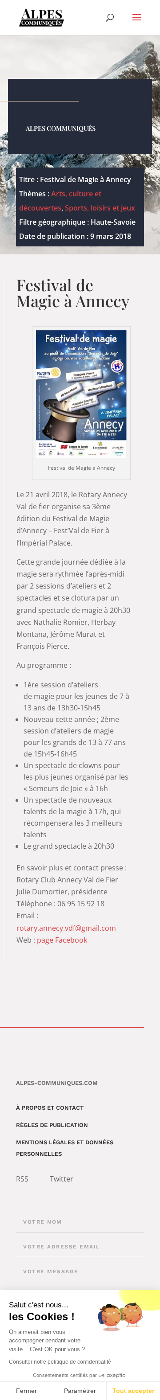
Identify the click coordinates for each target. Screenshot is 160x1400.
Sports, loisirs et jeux (100, 208)
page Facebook (62, 940)
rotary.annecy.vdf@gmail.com (66, 928)
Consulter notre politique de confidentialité (60, 1362)
